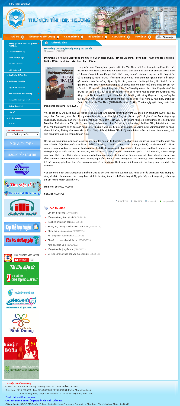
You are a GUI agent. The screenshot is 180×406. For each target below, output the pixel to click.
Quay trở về (123, 201)
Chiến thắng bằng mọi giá (60, 231)
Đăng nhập (168, 37)
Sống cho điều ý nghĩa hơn (61, 249)
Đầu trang (138, 201)
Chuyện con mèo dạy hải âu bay (63, 240)
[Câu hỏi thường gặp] (22, 245)
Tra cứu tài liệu (95, 37)
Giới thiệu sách (59, 43)
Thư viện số (140, 37)
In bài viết (152, 201)
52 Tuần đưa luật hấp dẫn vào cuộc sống (67, 254)
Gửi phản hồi (168, 201)
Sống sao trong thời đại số (60, 217)
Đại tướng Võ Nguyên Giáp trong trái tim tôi (68, 48)
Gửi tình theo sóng (56, 213)
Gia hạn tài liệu (71, 37)
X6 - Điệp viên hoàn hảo (59, 235)
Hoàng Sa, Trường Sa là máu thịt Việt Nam (68, 226)
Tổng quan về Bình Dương (42, 37)
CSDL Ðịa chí (118, 37)
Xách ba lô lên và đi (57, 245)
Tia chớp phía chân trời (59, 222)
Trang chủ (14, 37)
